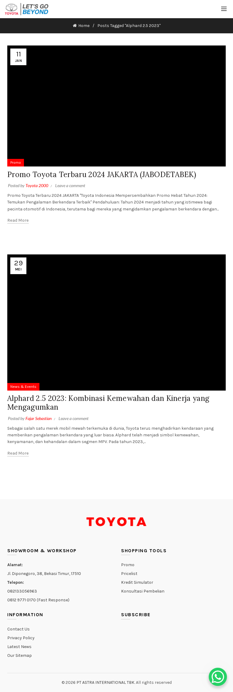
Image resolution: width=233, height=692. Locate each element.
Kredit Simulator (137, 582)
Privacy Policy (21, 637)
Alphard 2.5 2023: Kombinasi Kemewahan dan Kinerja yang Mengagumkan (108, 403)
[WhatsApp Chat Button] (218, 677)
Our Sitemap (19, 655)
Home (83, 25)
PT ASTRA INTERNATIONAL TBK (105, 682)
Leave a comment (70, 185)
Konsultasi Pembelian (142, 591)
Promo (15, 162)
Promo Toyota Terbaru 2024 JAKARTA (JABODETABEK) (101, 174)
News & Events (23, 387)
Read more (18, 220)
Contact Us (18, 629)
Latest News (19, 646)
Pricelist (129, 573)
